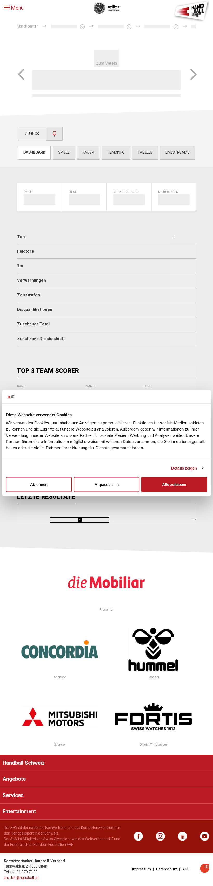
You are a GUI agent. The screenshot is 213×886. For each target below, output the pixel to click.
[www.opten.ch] (204, 871)
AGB (186, 869)
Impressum (141, 869)
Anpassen (104, 484)
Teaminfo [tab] (116, 152)
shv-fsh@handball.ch (21, 878)
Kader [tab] (88, 152)
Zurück (32, 134)
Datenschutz (166, 869)
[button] (14, 8)
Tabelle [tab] (145, 152)
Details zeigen (184, 468)
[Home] (191, 10)
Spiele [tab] (64, 152)
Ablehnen (39, 484)
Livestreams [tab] (177, 152)
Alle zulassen (174, 484)
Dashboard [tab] (34, 152)
